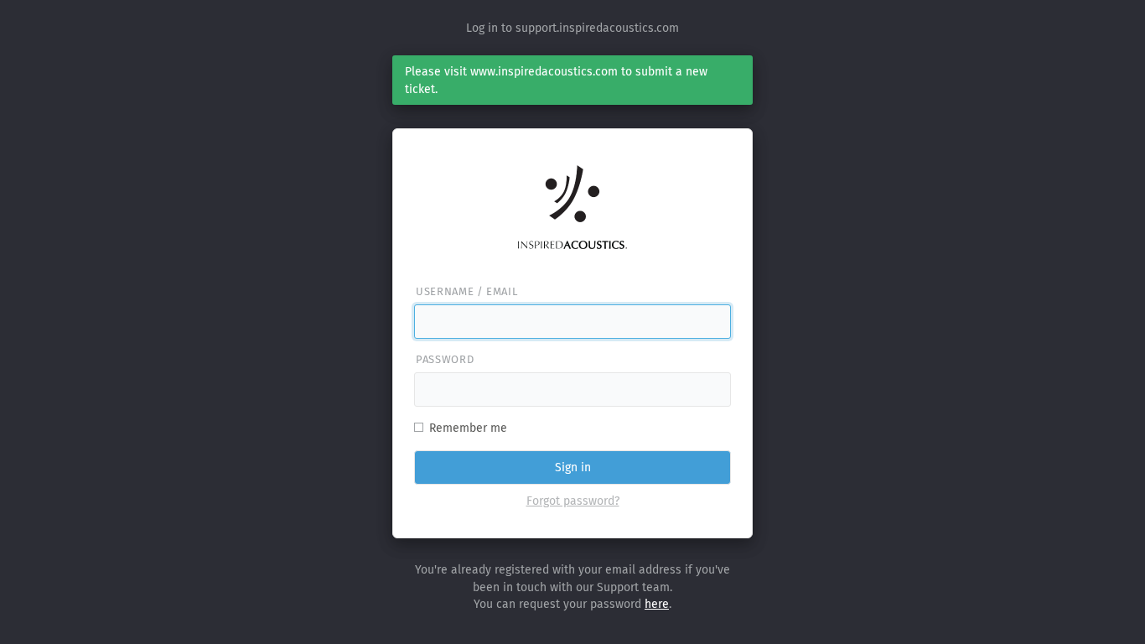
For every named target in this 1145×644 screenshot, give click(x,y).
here (657, 604)
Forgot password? (572, 501)
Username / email (466, 291)
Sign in (573, 467)
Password (445, 359)
